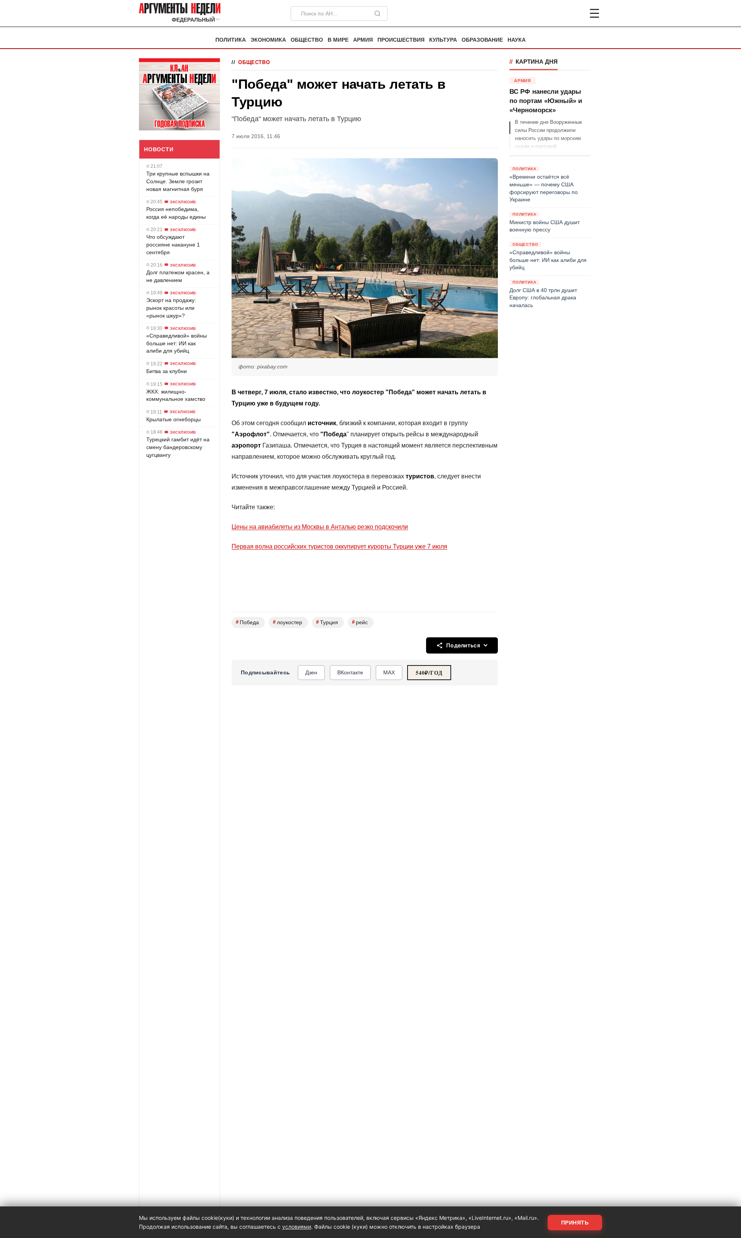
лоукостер (287, 622)
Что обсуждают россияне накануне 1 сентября (173, 244)
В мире (338, 40)
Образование (482, 40)
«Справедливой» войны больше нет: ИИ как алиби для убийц (176, 342)
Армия (363, 40)
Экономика (268, 40)
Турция (327, 622)
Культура (443, 40)
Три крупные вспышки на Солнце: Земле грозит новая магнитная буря (178, 181)
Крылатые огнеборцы (173, 419)
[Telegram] (554, 13)
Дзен (311, 672)
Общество (307, 40)
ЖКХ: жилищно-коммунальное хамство (175, 395)
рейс (360, 622)
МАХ (389, 672)
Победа (247, 622)
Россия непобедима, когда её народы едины (176, 213)
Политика (230, 40)
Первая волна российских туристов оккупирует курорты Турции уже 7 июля (339, 546)
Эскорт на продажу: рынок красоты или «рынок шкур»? (171, 307)
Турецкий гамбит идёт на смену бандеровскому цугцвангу (178, 447)
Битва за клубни (166, 371)
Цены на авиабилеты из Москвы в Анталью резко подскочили (320, 527)
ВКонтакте (350, 672)
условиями (296, 1226)
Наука (517, 40)
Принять (575, 1222)
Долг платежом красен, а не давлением (178, 276)
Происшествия (401, 40)
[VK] (573, 13)
